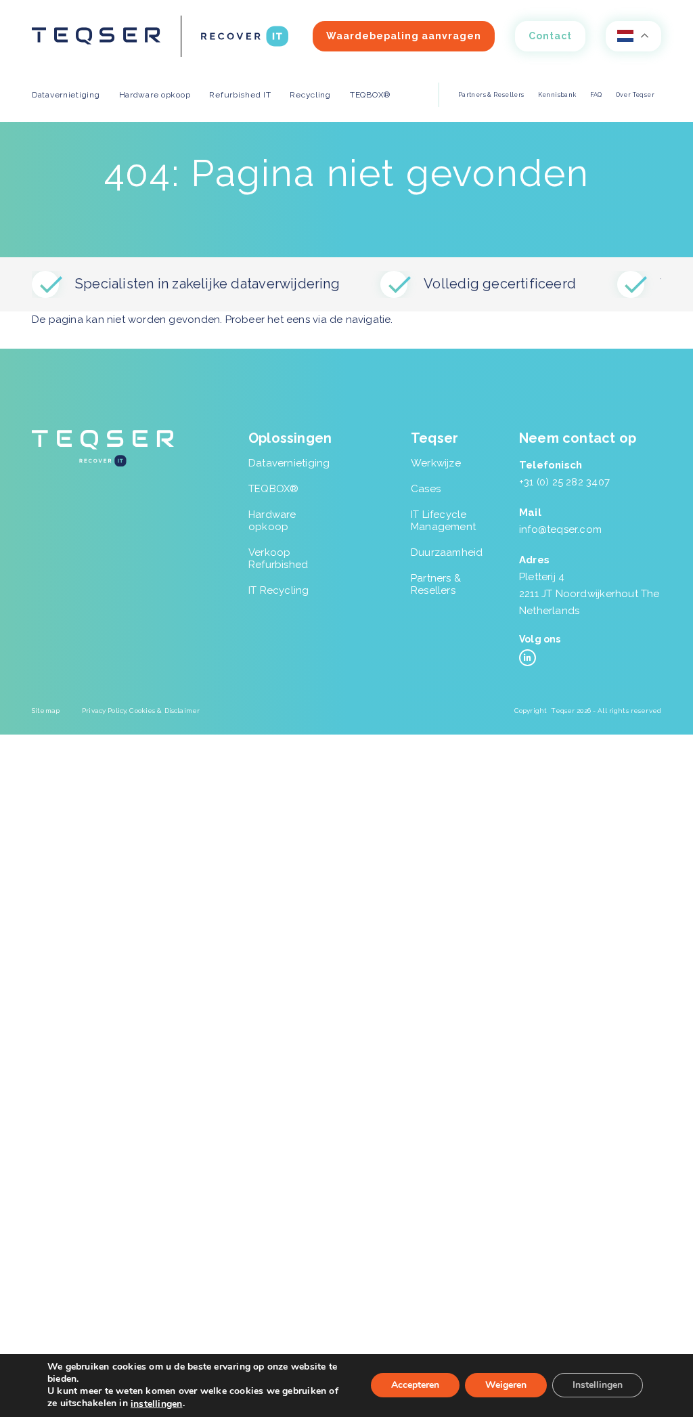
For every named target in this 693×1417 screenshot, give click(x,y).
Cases (426, 489)
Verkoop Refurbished (278, 558)
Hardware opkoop (272, 520)
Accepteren (415, 1385)
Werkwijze (436, 463)
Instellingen (598, 1385)
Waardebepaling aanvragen (403, 35)
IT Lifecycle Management (443, 520)
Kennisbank (557, 94)
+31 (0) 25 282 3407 (564, 482)
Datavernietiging (289, 463)
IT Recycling (278, 590)
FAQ (596, 94)
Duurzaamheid (447, 552)
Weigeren (506, 1385)
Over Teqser (635, 94)
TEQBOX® (273, 489)
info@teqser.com (560, 529)
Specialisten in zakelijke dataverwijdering (207, 284)
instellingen (157, 1404)
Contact (550, 35)
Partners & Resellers (491, 94)
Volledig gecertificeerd (500, 284)
